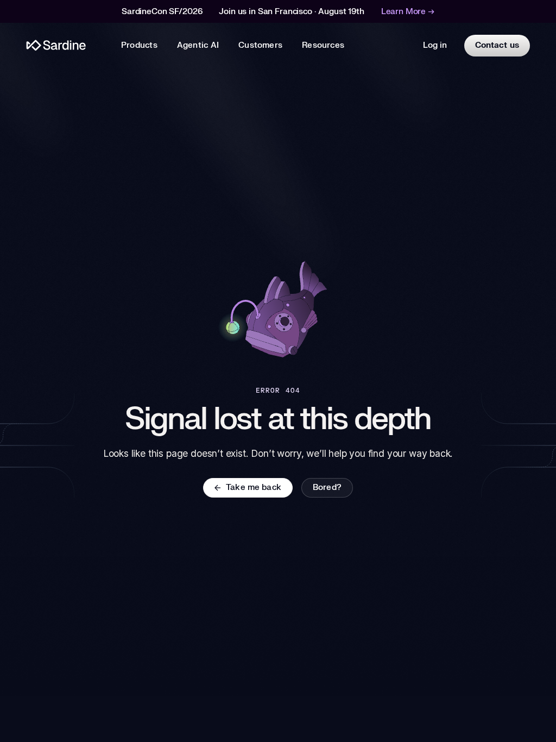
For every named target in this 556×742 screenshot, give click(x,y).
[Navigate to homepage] (56, 45)
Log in (435, 45)
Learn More (407, 12)
